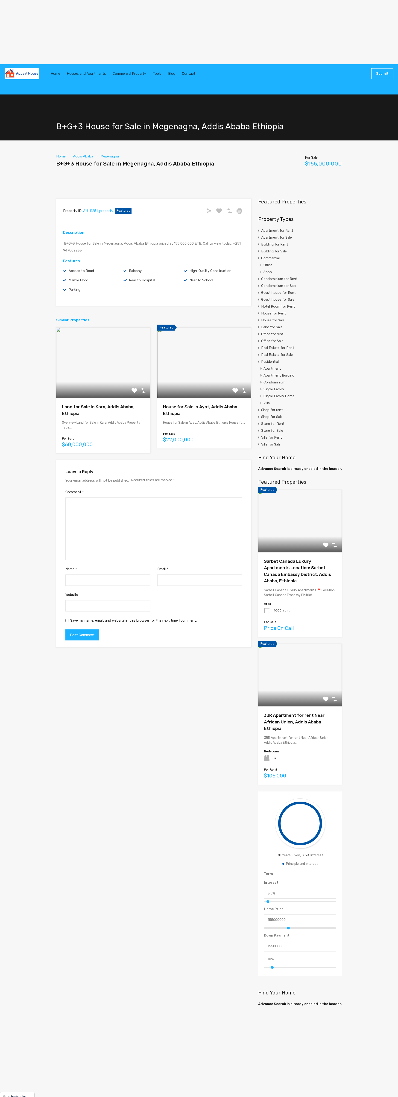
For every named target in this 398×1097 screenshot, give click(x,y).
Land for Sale (271, 327)
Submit (382, 73)
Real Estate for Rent (277, 348)
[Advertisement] (138, 32)
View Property (103, 384)
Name (71, 569)
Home (55, 73)
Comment (74, 492)
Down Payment (277, 935)
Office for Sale (272, 341)
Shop (267, 272)
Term (268, 874)
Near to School (201, 280)
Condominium (274, 382)
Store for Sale (272, 431)
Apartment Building (278, 375)
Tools (157, 73)
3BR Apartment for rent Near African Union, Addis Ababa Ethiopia (294, 722)
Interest (271, 882)
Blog (171, 73)
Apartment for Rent (277, 231)
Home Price (274, 909)
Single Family (273, 389)
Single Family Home (278, 396)
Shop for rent (272, 410)
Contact (188, 73)
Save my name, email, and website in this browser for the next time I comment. (133, 620)
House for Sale (272, 320)
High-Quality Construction (210, 271)
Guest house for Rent (278, 293)
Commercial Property (129, 73)
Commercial (270, 258)
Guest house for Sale (277, 299)
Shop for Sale (272, 417)
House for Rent (273, 313)
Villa (266, 403)
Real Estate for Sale (277, 355)
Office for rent (272, 334)
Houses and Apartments (86, 73)
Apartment (272, 368)
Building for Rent (274, 244)
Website (71, 595)
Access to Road (81, 271)
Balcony (135, 271)
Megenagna (109, 156)
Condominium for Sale (278, 286)
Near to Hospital (142, 280)
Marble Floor (78, 280)
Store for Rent (272, 424)
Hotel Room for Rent (278, 306)
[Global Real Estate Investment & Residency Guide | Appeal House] (22, 73)
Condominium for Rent (279, 279)
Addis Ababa (83, 156)
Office (267, 265)
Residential (270, 362)
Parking (74, 290)
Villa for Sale (271, 444)
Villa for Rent (271, 437)
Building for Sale (274, 251)
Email (162, 569)
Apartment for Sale (276, 237)
